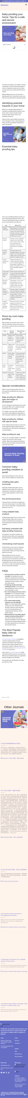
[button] (26, 4)
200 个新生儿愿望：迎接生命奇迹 (10, 790)
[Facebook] (1, 1072)
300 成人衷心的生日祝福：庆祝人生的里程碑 (13, 869)
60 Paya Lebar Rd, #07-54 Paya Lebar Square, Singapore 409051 (20, 1085)
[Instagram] (6, 1072)
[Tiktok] (9, 1072)
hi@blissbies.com (5, 1065)
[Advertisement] (14, 68)
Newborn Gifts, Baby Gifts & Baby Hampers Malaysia (6, 1042)
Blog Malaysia (18, 1054)
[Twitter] (4, 1072)
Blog (16, 1051)
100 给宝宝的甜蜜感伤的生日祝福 (10, 743)
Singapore (17, 1043)
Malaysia (17, 1040)
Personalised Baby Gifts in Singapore (7, 1046)
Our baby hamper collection (9, 639)
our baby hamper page (15, 652)
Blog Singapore (19, 1056)
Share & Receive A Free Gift (7, 1068)
